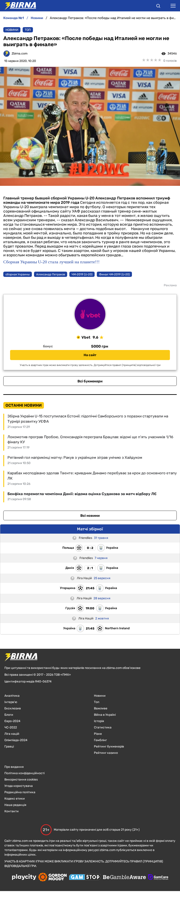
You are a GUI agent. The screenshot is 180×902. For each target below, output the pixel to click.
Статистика (103, 727)
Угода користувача (18, 786)
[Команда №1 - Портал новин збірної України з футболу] (18, 5)
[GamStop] (85, 877)
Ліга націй (11, 734)
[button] (158, 6)
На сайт (90, 355)
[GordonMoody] (52, 877)
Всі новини (90, 515)
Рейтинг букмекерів (109, 746)
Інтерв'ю (10, 702)
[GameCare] (158, 877)
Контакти (11, 811)
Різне (98, 734)
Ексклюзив (12, 708)
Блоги (8, 715)
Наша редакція (15, 805)
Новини (11, 30)
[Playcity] (24, 877)
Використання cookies (21, 779)
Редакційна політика (19, 792)
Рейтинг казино (106, 753)
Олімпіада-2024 (15, 740)
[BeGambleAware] (124, 877)
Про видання (14, 767)
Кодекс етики (14, 798)
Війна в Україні (105, 715)
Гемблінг (100, 740)
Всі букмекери (90, 381)
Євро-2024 (12, 721)
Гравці (9, 746)
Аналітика (12, 696)
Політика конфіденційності (24, 773)
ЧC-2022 (10, 727)
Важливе (100, 708)
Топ (28, 30)
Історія (99, 721)
